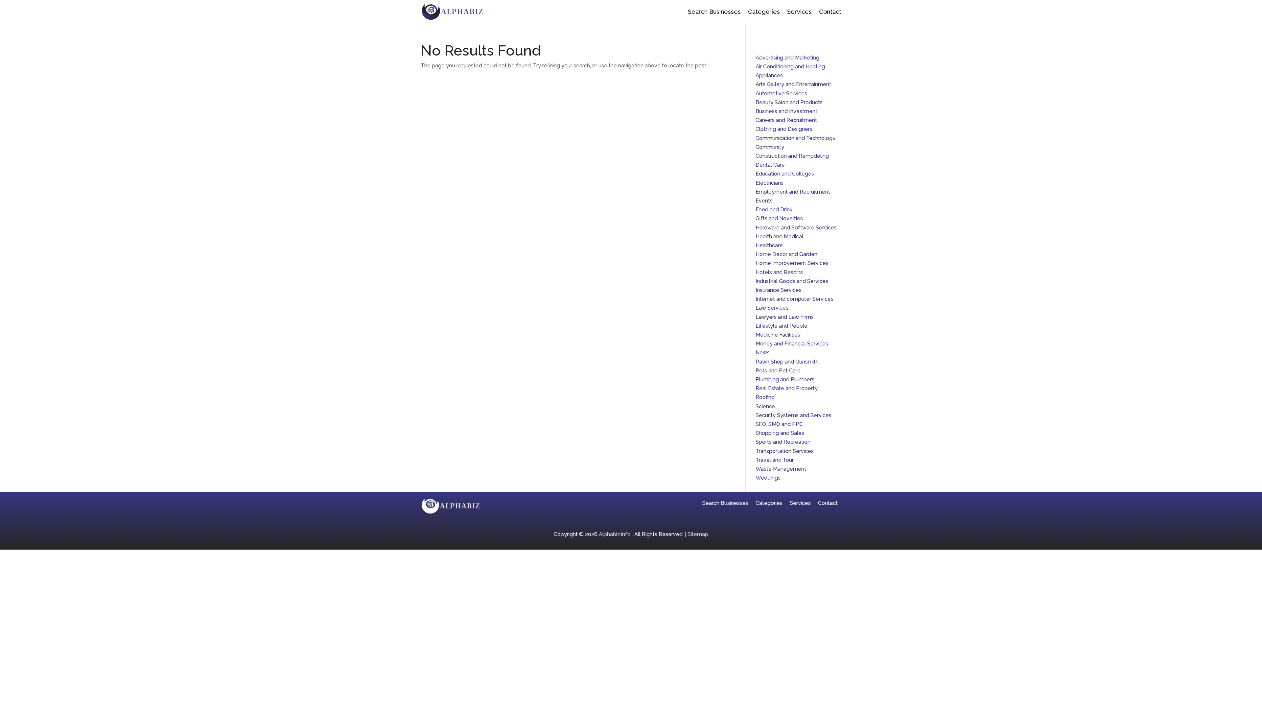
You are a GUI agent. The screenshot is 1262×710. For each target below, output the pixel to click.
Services (799, 11)
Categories (764, 11)
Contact (830, 11)
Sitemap (698, 534)
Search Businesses (714, 11)
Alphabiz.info (615, 534)
